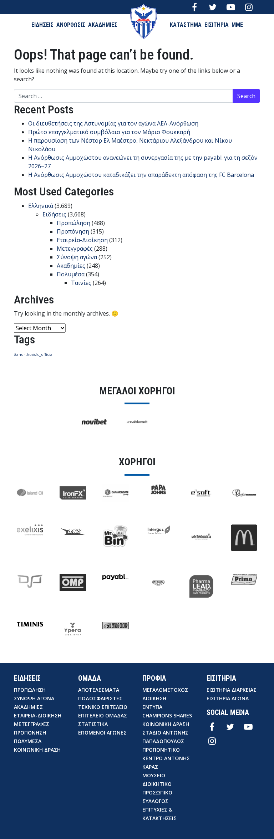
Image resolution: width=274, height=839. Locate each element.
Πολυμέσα (71, 274)
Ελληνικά (40, 206)
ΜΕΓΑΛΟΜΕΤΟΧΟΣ (165, 689)
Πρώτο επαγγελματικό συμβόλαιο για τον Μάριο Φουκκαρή (109, 132)
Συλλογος (155, 801)
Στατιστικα (93, 724)
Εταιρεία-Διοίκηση (82, 240)
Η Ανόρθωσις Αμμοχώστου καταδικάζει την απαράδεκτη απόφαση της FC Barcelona (141, 175)
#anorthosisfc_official (34, 354)
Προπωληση (30, 689)
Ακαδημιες (28, 707)
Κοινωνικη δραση (37, 749)
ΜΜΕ (237, 24)
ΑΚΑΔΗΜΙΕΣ (102, 24)
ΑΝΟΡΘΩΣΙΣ (70, 24)
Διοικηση (154, 698)
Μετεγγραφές (75, 248)
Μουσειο (153, 775)
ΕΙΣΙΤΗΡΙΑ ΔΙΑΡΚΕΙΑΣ (232, 689)
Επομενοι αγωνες (102, 732)
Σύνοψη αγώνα (77, 257)
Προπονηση (30, 732)
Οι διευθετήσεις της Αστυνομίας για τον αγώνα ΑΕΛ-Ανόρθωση (113, 123)
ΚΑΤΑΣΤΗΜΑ (186, 24)
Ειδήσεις (54, 214)
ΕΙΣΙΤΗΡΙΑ (216, 24)
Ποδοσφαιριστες (100, 698)
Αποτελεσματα (98, 689)
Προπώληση (73, 223)
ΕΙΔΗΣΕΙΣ (42, 24)
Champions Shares (167, 715)
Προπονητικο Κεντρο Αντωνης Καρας (166, 758)
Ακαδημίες (71, 266)
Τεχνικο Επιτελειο (102, 707)
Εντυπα (152, 707)
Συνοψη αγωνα (34, 698)
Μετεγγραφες (31, 724)
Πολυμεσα (27, 741)
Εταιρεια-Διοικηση (37, 715)
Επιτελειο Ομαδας (102, 715)
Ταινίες (81, 283)
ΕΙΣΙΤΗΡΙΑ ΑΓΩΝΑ (228, 698)
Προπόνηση (73, 231)
